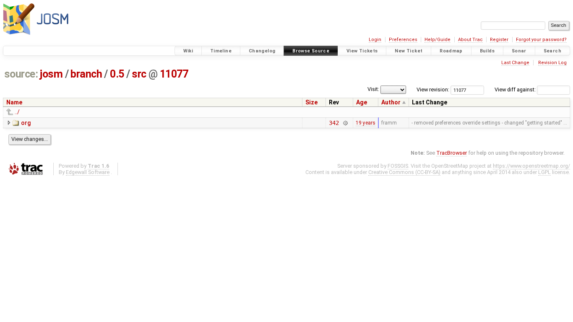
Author (391, 102)
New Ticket (408, 51)
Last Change (515, 62)
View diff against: (516, 89)
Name (14, 102)
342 (334, 122)
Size (311, 102)
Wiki (188, 51)
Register (499, 39)
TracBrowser (451, 153)
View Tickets (362, 51)
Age (361, 102)
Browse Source (310, 51)
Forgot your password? (541, 39)
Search (552, 51)
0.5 (117, 74)
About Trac (470, 39)
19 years (365, 123)
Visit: (373, 89)
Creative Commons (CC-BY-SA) (404, 172)
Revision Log (552, 62)
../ (17, 112)
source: (21, 74)
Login (375, 39)
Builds (487, 51)
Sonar (519, 51)
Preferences (403, 39)
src (139, 74)
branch (86, 74)
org (26, 122)
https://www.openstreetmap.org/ (531, 166)
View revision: (433, 89)
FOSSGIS (398, 166)
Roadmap (451, 51)
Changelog (262, 51)
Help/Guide (438, 39)
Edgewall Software (87, 172)
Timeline (221, 51)
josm (51, 74)
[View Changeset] (345, 122)
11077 (174, 74)
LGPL (544, 172)
